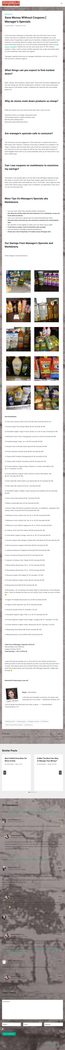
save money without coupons (14, 724)
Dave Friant (12, 867)
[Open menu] (61, 3)
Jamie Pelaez (10, 25)
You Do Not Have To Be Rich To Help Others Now (50, 736)
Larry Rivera (12, 820)
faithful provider (10, 721)
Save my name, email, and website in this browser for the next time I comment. (28, 1029)
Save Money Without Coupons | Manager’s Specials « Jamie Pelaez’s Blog (34, 812)
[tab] (29, 792)
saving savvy (28, 724)
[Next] (60, 773)
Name (5, 1024)
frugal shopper (21, 721)
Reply (60, 820)
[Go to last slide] (4, 773)
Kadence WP (50, 1045)
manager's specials (33, 721)
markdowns (44, 721)
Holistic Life (8, 14)
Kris (9, 916)
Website (47, 1024)
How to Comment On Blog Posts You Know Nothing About (29, 859)
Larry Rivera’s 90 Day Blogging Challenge (16, 735)
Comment (7, 1001)
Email (26, 1024)
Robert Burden (13, 961)
